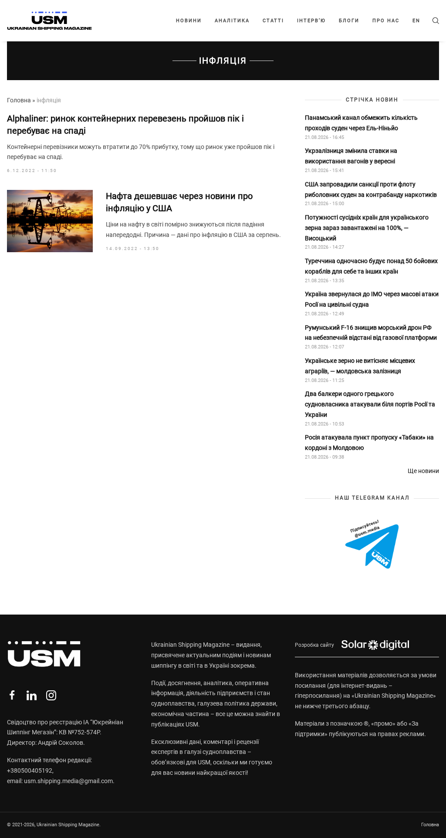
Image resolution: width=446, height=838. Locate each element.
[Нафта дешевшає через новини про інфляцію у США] (50, 221)
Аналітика (232, 21)
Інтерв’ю (311, 21)
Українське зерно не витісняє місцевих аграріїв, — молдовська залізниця (360, 366)
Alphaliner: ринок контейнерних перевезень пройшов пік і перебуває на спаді (125, 124)
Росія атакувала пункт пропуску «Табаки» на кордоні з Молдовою (369, 442)
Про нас (385, 21)
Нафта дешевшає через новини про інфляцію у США (179, 202)
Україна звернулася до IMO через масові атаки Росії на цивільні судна (372, 299)
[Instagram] (51, 695)
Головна (19, 100)
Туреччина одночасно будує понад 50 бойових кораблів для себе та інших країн (371, 266)
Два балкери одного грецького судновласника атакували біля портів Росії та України (370, 404)
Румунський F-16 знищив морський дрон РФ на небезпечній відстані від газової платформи (371, 332)
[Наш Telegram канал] (372, 545)
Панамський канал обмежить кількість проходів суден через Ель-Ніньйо (361, 123)
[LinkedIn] (32, 695)
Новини (189, 21)
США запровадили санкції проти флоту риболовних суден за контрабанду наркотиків (371, 189)
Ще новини (423, 470)
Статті (273, 21)
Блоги (349, 21)
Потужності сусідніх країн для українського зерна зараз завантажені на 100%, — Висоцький (367, 228)
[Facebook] (12, 695)
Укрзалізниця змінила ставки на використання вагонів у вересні (351, 156)
